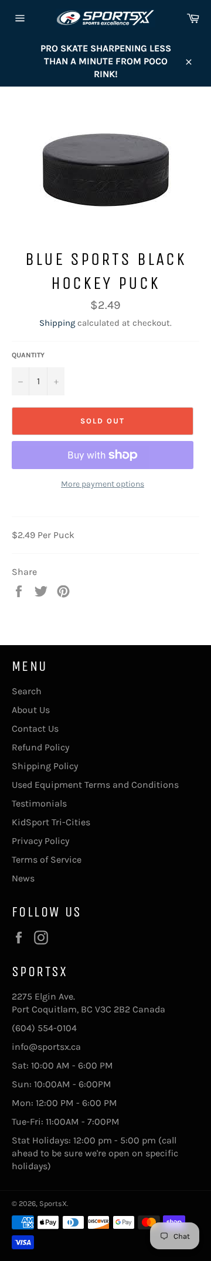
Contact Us (35, 728)
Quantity (28, 355)
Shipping (57, 323)
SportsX (53, 1203)
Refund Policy (40, 747)
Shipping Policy (45, 765)
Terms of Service (46, 859)
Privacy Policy (40, 840)
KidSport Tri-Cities (51, 822)
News (23, 878)
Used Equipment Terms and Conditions (95, 784)
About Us (31, 709)
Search (27, 691)
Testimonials (39, 803)
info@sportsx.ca (46, 1046)
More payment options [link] (102, 484)
